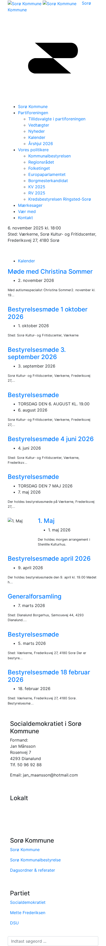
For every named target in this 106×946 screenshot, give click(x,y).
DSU (14, 922)
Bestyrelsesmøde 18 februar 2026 (49, 675)
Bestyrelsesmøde (33, 395)
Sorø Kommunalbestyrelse (35, 859)
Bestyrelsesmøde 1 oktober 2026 (47, 313)
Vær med (27, 211)
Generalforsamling (34, 596)
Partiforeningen (33, 112)
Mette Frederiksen (27, 912)
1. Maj (46, 520)
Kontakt (25, 217)
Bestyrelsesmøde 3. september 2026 (37, 353)
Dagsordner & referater (32, 870)
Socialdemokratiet (28, 902)
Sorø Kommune (25, 849)
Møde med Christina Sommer (50, 271)
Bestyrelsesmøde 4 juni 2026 (51, 439)
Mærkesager (30, 205)
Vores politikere (33, 149)
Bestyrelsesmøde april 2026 (49, 558)
